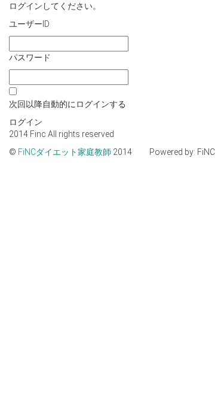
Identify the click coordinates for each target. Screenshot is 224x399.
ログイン (25, 122)
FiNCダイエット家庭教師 (65, 152)
